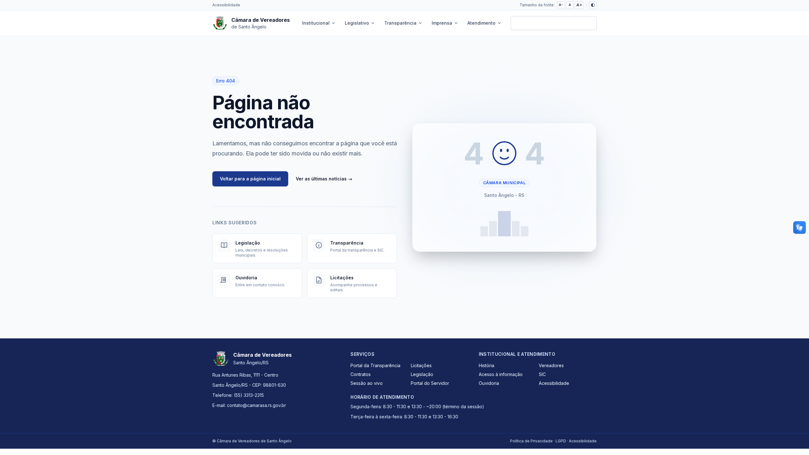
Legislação (422, 374)
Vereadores (551, 365)
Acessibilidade (226, 5)
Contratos (360, 374)
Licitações (421, 365)
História (486, 365)
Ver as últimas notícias (324, 178)
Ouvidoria (489, 383)
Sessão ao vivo (366, 383)
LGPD (561, 441)
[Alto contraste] (593, 5)
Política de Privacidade (531, 441)
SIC (542, 374)
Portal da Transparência (375, 365)
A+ (579, 5)
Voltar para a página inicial (250, 178)
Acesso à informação (501, 374)
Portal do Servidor (430, 383)
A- (561, 5)
